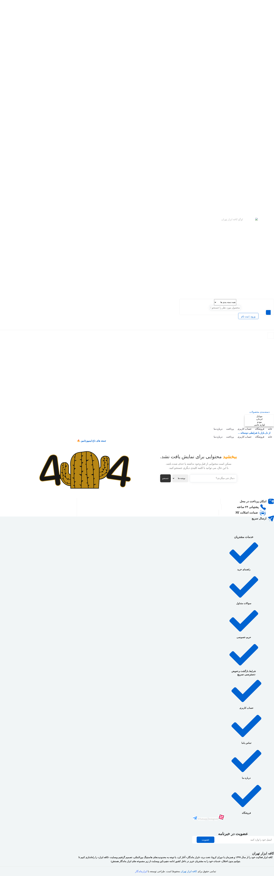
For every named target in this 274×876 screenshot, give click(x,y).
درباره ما (218, 429)
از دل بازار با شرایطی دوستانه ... (254, 433)
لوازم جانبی (257, 408)
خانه (270, 429)
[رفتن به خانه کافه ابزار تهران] (251, 258)
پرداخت (230, 429)
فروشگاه (259, 429)
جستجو (165, 478)
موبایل (257, 399)
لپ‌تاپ (257, 402)
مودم (257, 405)
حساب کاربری (244, 429)
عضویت (205, 839)
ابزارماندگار (141, 871)
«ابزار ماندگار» (193, 857)
